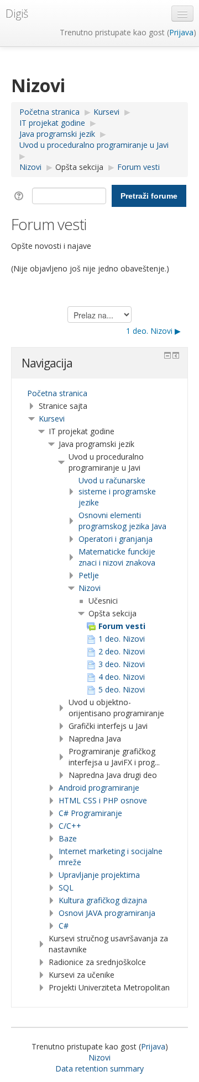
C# (64, 925)
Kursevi (52, 418)
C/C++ (70, 825)
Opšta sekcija (79, 167)
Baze (68, 838)
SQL (66, 887)
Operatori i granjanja (115, 539)
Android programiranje (99, 787)
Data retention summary (99, 1068)
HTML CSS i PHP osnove (103, 800)
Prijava (181, 32)
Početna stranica (57, 393)
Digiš (17, 13)
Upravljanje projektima (99, 875)
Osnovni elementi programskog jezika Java (122, 520)
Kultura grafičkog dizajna (103, 900)
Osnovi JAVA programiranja (107, 913)
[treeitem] (99, 393)
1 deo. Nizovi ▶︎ (153, 331)
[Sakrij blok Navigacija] (167, 355)
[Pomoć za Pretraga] (21, 195)
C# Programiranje (90, 813)
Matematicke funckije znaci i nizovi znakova (116, 557)
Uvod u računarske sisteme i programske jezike (117, 491)
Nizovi (89, 588)
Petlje (88, 575)
